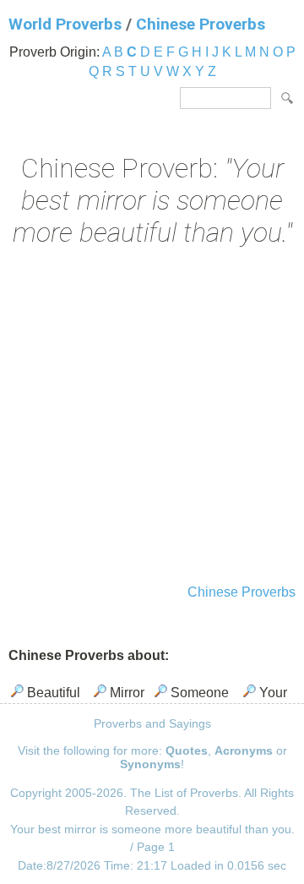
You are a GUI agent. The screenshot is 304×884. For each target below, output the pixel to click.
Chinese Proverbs (200, 24)
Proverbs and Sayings (152, 723)
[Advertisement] (152, 417)
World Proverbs (65, 24)
